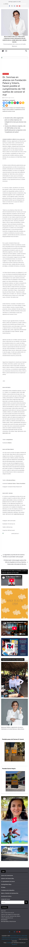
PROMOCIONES (5, 73)
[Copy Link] (23, 103)
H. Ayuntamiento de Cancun (8, 881)
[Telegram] (4, 105)
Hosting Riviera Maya (6, 884)
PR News (3, 887)
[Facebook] (4, 103)
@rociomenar (4, 919)
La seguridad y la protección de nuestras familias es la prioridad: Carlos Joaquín (13, 555)
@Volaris (9, 442)
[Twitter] (6, 103)
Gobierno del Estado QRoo (7, 878)
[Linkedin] (9, 103)
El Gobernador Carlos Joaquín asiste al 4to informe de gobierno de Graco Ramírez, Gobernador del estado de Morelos (15, 562)
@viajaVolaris (9, 439)
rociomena (12, 97)
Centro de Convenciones (7, 875)
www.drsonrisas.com (19, 514)
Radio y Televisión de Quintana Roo (9, 893)
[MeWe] (17, 103)
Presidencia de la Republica (7, 890)
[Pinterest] (15, 103)
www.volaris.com (6, 433)
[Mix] (20, 103)
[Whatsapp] (12, 103)
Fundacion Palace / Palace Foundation (16, 483)
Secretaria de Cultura (6, 896)
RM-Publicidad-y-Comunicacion (8, 921)
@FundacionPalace (10, 480)
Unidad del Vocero (5, 899)
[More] (6, 105)
